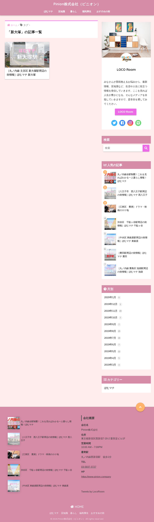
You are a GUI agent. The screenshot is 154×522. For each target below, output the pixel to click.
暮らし (73, 11)
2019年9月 (112, 324)
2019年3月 (112, 364)
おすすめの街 (103, 11)
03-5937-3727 (88, 467)
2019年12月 (112, 304)
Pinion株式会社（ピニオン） (77, 4)
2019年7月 (112, 337)
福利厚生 (86, 11)
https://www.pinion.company (96, 476)
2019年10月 (112, 317)
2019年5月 (112, 351)
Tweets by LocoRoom (92, 491)
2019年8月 (112, 331)
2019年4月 (112, 358)
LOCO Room (125, 111)
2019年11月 (113, 310)
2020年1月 (112, 297)
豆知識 (61, 11)
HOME (79, 507)
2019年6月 (112, 344)
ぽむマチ (48, 11)
